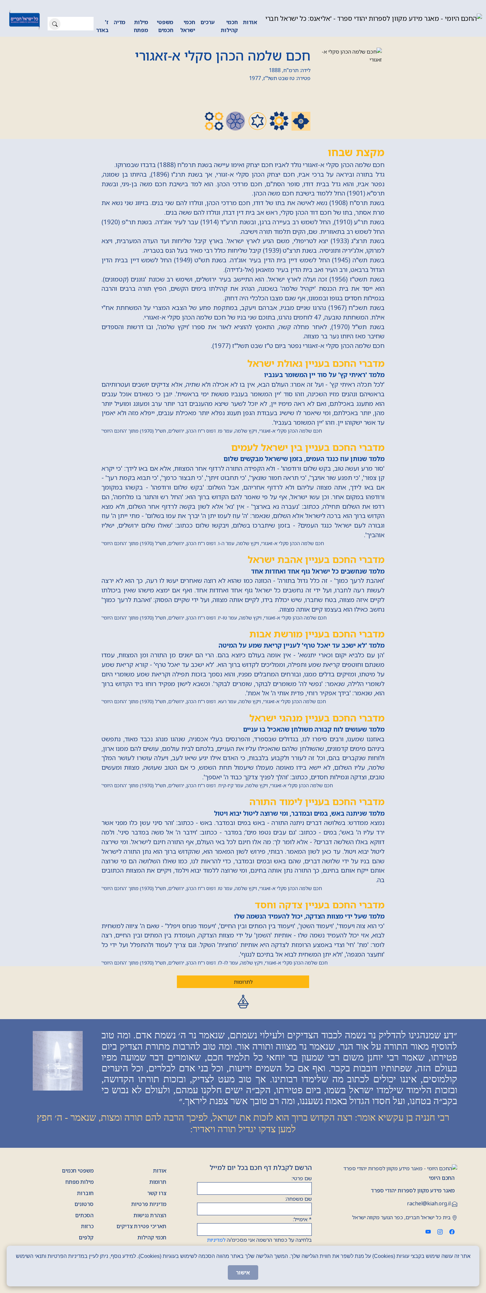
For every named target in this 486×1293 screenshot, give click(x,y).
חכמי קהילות (229, 26)
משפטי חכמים (165, 26)
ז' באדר (102, 26)
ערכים (207, 22)
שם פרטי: (302, 1178)
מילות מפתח (141, 26)
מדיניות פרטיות (148, 1204)
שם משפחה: (298, 1198)
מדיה (119, 22)
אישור (243, 1272)
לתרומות (243, 981)
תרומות (157, 1181)
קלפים (86, 1237)
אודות (250, 22)
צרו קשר (156, 1193)
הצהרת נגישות (150, 1215)
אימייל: (302, 1219)
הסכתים (84, 1215)
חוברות (85, 1193)
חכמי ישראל (187, 26)
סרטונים (84, 1204)
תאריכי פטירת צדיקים (141, 1226)
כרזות (87, 1226)
